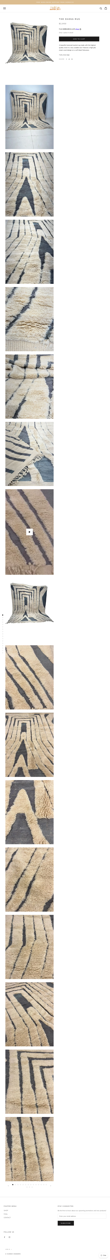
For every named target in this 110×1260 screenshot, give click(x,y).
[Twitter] (69, 59)
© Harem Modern (13, 1254)
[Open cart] (106, 8)
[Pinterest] (72, 59)
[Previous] (8, 1185)
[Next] (50, 1185)
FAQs (6, 1214)
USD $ (7, 1249)
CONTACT (7, 1218)
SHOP (6, 1211)
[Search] (101, 8)
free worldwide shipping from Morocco (55, 2)
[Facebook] (66, 59)
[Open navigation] (4, 8)
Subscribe (66, 1223)
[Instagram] (9, 1237)
